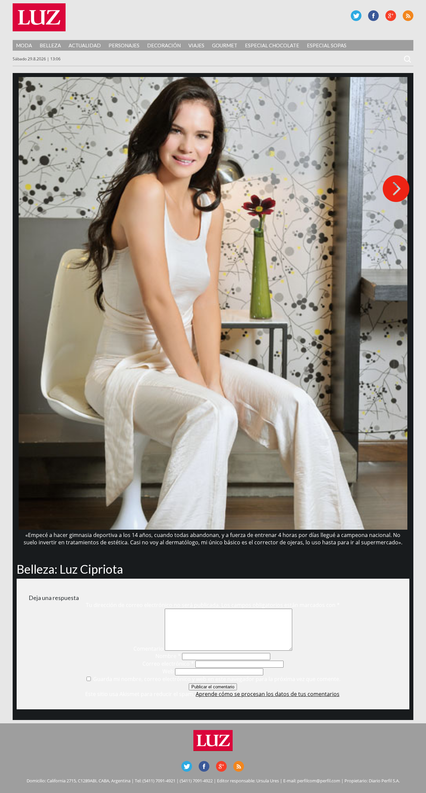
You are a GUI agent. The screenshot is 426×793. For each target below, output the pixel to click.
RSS (408, 15)
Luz (39, 17)
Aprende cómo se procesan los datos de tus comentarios (267, 694)
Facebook (373, 15)
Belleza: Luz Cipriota (70, 569)
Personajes (123, 45)
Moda (24, 45)
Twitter (356, 15)
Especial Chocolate (272, 45)
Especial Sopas (326, 45)
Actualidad (85, 45)
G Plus (390, 15)
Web (168, 671)
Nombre (168, 656)
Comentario (148, 648)
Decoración (164, 45)
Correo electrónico (168, 663)
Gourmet (224, 45)
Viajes (196, 45)
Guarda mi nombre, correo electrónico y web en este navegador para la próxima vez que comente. (216, 679)
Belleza (50, 45)
